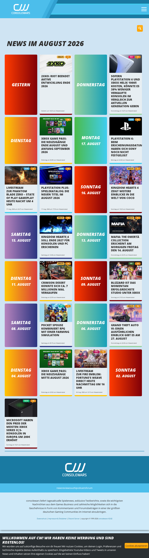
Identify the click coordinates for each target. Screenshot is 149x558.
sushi (73, 488)
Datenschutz (42, 518)
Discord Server (74, 518)
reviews (66, 488)
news (59, 488)
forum (89, 488)
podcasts (81, 488)
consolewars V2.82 (105, 518)
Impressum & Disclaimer (57, 518)
